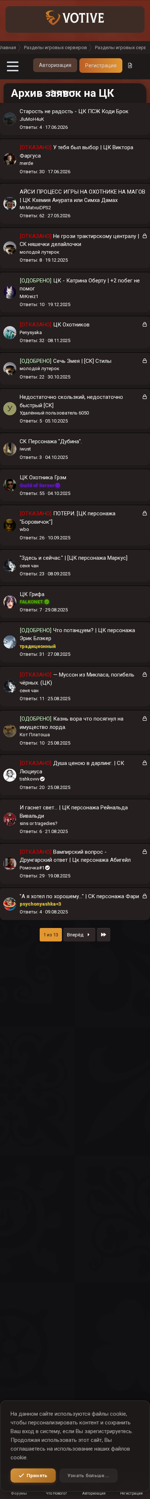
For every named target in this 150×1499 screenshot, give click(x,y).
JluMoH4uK (32, 119)
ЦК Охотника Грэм (43, 477)
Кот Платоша (35, 734)
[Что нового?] (130, 65)
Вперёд (75, 934)
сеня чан (29, 565)
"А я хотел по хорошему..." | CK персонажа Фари (79, 896)
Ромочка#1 (32, 868)
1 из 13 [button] (50, 934)
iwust (25, 449)
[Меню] (12, 66)
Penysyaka (31, 332)
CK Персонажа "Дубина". (51, 441)
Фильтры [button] (60, 91)
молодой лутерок (39, 252)
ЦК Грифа (32, 594)
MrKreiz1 (29, 296)
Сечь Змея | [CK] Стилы (82, 361)
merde (26, 163)
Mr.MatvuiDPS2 (35, 207)
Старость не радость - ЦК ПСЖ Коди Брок (74, 111)
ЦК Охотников (71, 324)
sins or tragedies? (39, 823)
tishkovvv (29, 779)
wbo (24, 529)
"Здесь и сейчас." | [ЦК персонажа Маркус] (73, 558)
